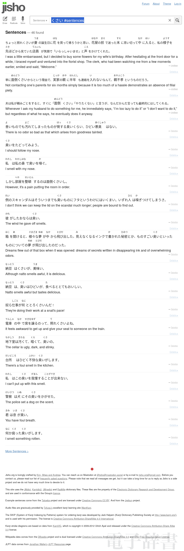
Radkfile (61, 489)
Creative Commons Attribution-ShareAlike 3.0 (105, 536)
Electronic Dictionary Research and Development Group (145, 489)
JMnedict (47, 489)
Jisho (13, 7)
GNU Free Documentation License (151, 536)
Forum (146, 3)
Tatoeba (174, 131)
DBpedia (42, 536)
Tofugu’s (48, 507)
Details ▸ (174, 71)
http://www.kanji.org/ (165, 515)
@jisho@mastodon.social (110, 475)
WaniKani (86, 507)
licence (56, 493)
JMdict (27, 489)
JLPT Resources (56, 544)
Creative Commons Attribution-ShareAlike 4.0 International (83, 518)
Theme (167, 3)
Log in (177, 3)
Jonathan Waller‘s (38, 544)
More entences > (17, 451)
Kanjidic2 (37, 489)
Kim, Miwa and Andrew (48, 475)
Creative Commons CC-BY (95, 500)
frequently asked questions (53, 478)
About (156, 3)
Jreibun (174, 65)
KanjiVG (57, 525)
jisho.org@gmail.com (149, 475)
